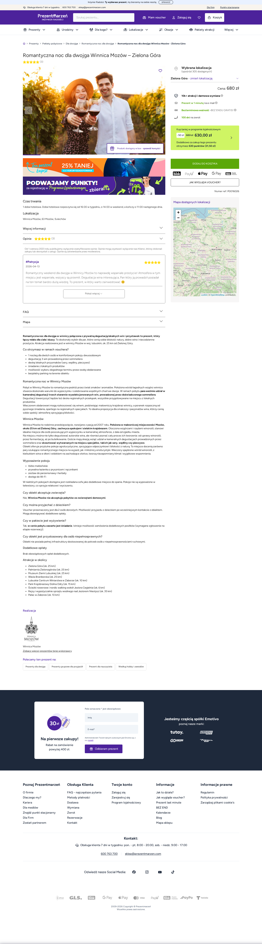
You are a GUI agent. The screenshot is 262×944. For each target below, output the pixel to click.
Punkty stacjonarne (229, 7)
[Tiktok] (173, 872)
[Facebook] (134, 872)
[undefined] (94, 109)
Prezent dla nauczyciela (100, 666)
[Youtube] (160, 872)
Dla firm (210, 7)
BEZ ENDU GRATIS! (222, 110)
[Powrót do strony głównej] (24, 43)
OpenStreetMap (218, 294)
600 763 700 (109, 853)
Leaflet (204, 294)
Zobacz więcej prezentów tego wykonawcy (47, 651)
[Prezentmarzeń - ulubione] (199, 17)
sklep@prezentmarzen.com (92, 7)
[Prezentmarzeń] (52, 17)
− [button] (178, 218)
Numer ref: (220, 191)
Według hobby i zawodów (131, 666)
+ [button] (178, 212)
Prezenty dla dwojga (35, 666)
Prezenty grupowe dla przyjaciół (67, 666)
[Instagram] (147, 872)
